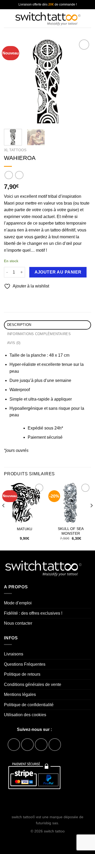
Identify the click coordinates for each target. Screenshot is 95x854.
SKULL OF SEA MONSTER (71, 531)
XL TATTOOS (15, 150)
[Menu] (7, 18)
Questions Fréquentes (24, 664)
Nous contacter (18, 623)
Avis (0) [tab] (14, 343)
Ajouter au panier (58, 272)
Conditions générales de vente (32, 684)
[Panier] (88, 18)
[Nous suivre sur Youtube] (55, 744)
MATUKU (24, 529)
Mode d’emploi (18, 603)
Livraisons (13, 654)
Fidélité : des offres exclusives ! (33, 613)
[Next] (82, 81)
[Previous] (12, 81)
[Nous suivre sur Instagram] (27, 744)
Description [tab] (19, 325)
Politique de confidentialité (29, 705)
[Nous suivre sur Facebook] (14, 744)
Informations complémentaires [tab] (39, 334)
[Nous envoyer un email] (41, 744)
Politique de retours (22, 674)
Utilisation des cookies (25, 714)
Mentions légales (20, 694)
